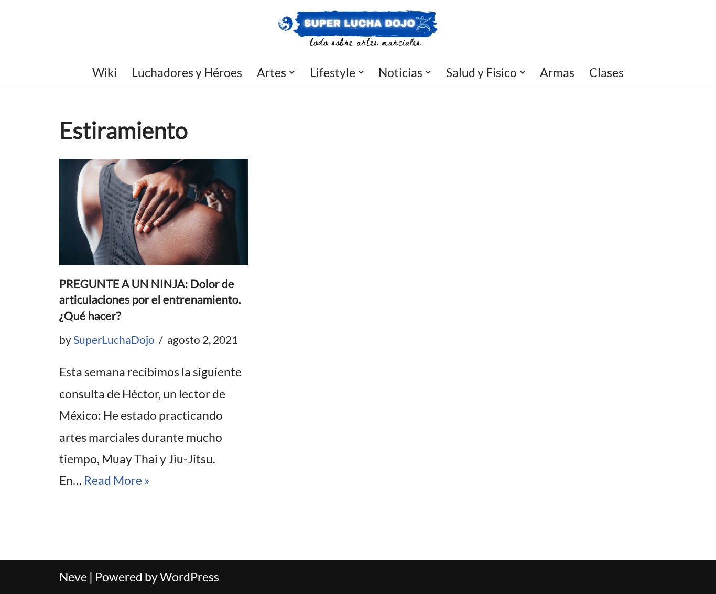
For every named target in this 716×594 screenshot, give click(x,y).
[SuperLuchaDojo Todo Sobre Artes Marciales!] (358, 29)
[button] (292, 72)
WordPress (189, 576)
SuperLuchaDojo (114, 339)
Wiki (104, 72)
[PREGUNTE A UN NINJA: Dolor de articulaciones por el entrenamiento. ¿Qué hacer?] (153, 212)
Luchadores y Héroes (187, 72)
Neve (73, 576)
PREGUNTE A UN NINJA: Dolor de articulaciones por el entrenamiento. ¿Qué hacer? (150, 299)
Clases (606, 72)
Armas (557, 72)
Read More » (117, 480)
